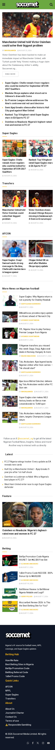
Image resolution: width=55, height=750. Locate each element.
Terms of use (12, 721)
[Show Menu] (3, 4)
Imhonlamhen (10, 50)
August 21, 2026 (26, 307)
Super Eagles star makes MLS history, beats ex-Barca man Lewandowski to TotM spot (33, 400)
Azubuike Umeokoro (29, 564)
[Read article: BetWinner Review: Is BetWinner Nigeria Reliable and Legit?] (10, 593)
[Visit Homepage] (27, 5)
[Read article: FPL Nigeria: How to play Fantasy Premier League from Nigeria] (10, 333)
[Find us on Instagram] (43, 743)
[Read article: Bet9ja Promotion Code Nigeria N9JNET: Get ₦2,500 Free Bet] (10, 560)
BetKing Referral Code (16, 672)
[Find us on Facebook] (32, 743)
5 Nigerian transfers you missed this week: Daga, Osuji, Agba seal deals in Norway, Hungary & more (35, 348)
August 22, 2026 (10, 538)
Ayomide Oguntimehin (30, 320)
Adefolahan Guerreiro (31, 304)
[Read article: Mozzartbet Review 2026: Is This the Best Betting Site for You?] (10, 606)
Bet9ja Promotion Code (17, 668)
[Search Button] (51, 4)
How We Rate (11, 660)
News (7, 35)
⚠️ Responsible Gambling (18, 725)
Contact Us (11, 717)
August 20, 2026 (26, 427)
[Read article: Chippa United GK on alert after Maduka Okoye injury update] (41, 248)
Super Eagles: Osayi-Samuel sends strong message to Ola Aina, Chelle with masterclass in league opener (14, 266)
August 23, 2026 (25, 50)
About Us (10, 709)
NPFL (8, 690)
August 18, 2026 (26, 583)
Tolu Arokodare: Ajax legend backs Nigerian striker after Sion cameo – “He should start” (36, 365)
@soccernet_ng (25, 438)
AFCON (9, 686)
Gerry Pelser (26, 596)
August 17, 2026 (41, 596)
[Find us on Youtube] (48, 743)
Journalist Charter (14, 713)
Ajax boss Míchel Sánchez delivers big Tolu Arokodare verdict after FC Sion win (36, 384)
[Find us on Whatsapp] (28, 743)
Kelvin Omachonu (28, 356)
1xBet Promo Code (15, 676)
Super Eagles (12, 694)
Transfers (10, 698)
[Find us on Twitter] (38, 743)
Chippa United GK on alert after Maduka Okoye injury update (39, 263)
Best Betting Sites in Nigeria (19, 664)
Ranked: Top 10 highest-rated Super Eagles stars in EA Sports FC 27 (41, 163)
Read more (11, 74)
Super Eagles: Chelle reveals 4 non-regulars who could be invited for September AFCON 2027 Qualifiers (27, 86)
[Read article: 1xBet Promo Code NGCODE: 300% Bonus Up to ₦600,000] (10, 576)
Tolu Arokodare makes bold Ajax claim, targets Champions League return (35, 416)
